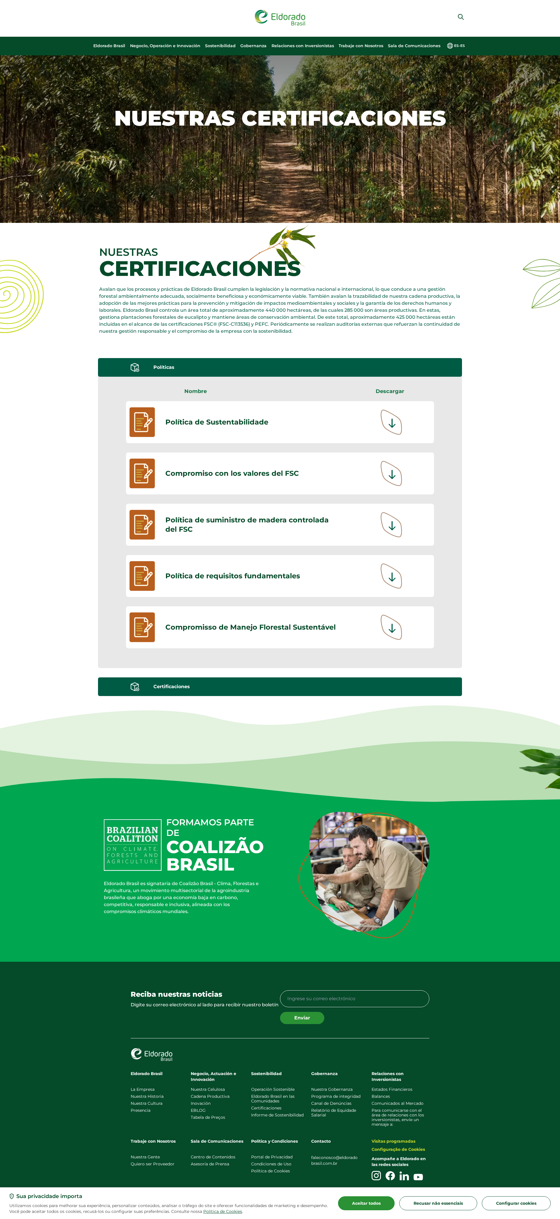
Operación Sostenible (273, 1089)
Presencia (140, 1110)
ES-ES (459, 45)
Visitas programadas (393, 1141)
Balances (381, 1096)
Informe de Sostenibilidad (277, 1115)
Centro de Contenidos (213, 1157)
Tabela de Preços (208, 1117)
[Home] (280, 17)
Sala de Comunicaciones (414, 45)
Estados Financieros (392, 1089)
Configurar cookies (516, 1203)
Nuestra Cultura (146, 1103)
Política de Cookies (222, 1211)
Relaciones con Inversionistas (303, 45)
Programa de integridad (335, 1096)
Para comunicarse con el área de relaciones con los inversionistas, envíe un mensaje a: (398, 1117)
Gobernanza (253, 45)
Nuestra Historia (147, 1096)
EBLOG (198, 1110)
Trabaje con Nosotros (361, 45)
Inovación (201, 1103)
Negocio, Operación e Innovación (165, 45)
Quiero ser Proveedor (152, 1164)
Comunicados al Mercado (398, 1103)
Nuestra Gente (145, 1157)
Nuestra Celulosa (208, 1089)
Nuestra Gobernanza (332, 1089)
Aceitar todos (366, 1203)
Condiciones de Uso (271, 1164)
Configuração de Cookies (398, 1149)
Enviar (302, 1018)
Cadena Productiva (210, 1096)
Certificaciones (266, 1108)
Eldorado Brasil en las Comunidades (273, 1099)
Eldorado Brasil (109, 45)
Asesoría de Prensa (210, 1164)
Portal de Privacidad (272, 1157)
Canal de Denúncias (331, 1103)
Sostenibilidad (220, 45)
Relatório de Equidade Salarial (333, 1113)
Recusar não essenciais (438, 1203)
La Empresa (143, 1089)
